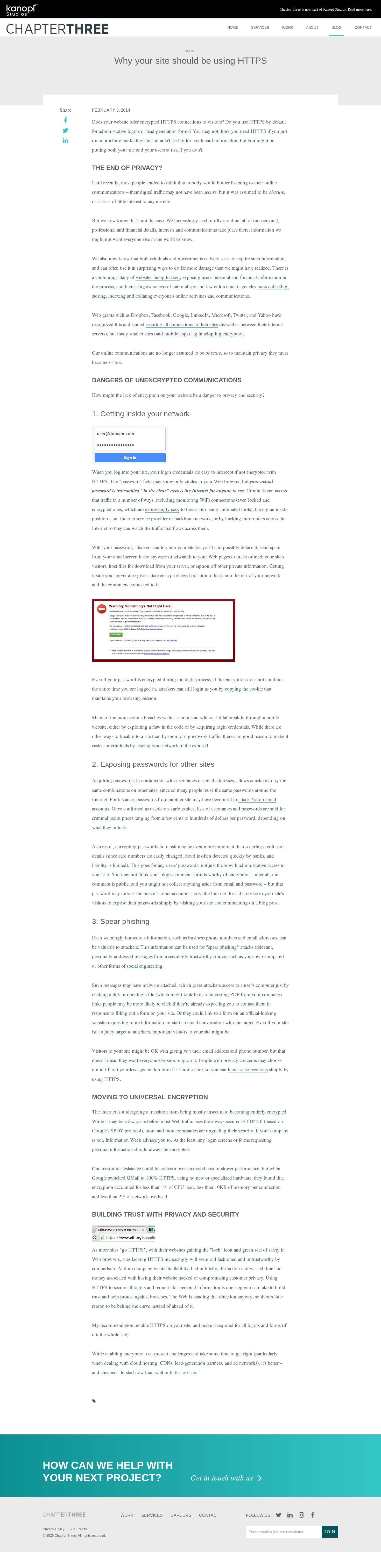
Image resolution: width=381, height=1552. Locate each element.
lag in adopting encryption (217, 333)
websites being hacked (158, 277)
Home (232, 27)
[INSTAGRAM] (301, 1515)
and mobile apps (172, 333)
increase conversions (248, 1069)
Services (260, 27)
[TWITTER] (279, 1515)
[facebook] (65, 120)
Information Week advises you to (138, 1140)
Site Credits (78, 1529)
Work (287, 27)
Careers (181, 1515)
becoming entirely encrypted (258, 1111)
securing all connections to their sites (182, 324)
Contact (363, 27)
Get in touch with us (222, 1478)
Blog (336, 27)
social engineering (145, 965)
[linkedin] (65, 140)
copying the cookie (244, 688)
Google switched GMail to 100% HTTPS (133, 1177)
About (312, 27)
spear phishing (222, 947)
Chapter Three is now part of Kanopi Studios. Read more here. (326, 9)
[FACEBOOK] (313, 1515)
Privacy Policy (54, 1529)
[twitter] (65, 130)
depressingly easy (162, 509)
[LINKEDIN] (290, 1515)
